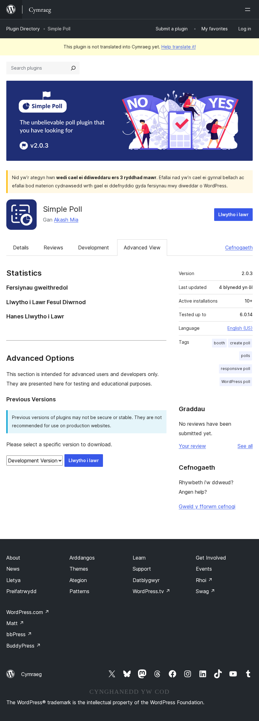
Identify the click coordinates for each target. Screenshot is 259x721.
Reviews (53, 247)
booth (219, 343)
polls (245, 355)
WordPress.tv (151, 591)
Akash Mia (66, 219)
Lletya (13, 580)
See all (245, 446)
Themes (78, 569)
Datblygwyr (146, 580)
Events (204, 569)
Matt (15, 623)
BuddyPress (23, 646)
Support (142, 569)
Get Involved (211, 558)
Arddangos (82, 558)
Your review (192, 446)
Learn (139, 558)
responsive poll (235, 368)
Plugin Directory (23, 28)
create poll (240, 343)
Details (21, 247)
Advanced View (142, 247)
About (13, 558)
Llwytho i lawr (233, 214)
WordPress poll (235, 381)
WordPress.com (27, 612)
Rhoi (204, 580)
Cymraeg (31, 674)
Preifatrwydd (21, 591)
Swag (205, 591)
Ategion (78, 580)
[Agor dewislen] (249, 9)
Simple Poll (62, 209)
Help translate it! (178, 46)
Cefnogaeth (239, 247)
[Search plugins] (73, 68)
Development (93, 247)
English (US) (240, 328)
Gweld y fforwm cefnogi (207, 506)
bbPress (19, 634)
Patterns (79, 591)
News (13, 569)
